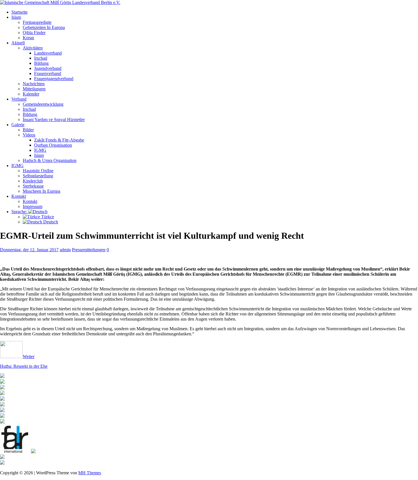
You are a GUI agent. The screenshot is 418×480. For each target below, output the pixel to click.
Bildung (41, 63)
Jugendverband (47, 68)
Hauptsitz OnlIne (38, 170)
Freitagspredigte (37, 22)
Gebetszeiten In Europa (44, 27)
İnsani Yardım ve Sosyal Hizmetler (54, 119)
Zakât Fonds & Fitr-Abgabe (59, 140)
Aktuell (18, 42)
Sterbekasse (33, 186)
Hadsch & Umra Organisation (49, 160)
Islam (16, 17)
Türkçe (47, 216)
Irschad (40, 58)
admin (65, 249)
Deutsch (50, 221)
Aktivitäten (33, 47)
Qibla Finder (34, 32)
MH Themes (89, 472)
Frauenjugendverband (53, 78)
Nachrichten (34, 83)
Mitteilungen (34, 88)
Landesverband (48, 53)
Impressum (32, 206)
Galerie (17, 124)
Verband (18, 99)
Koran (28, 37)
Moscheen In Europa (41, 191)
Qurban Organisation (53, 145)
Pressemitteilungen (88, 249)
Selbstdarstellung (38, 175)
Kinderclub (33, 180)
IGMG (40, 150)
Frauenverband (47, 73)
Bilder (28, 129)
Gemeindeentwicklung (43, 104)
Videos (29, 134)
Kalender (31, 94)
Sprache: (19, 211)
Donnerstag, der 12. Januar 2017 (29, 249)
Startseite (19, 12)
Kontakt (18, 196)
